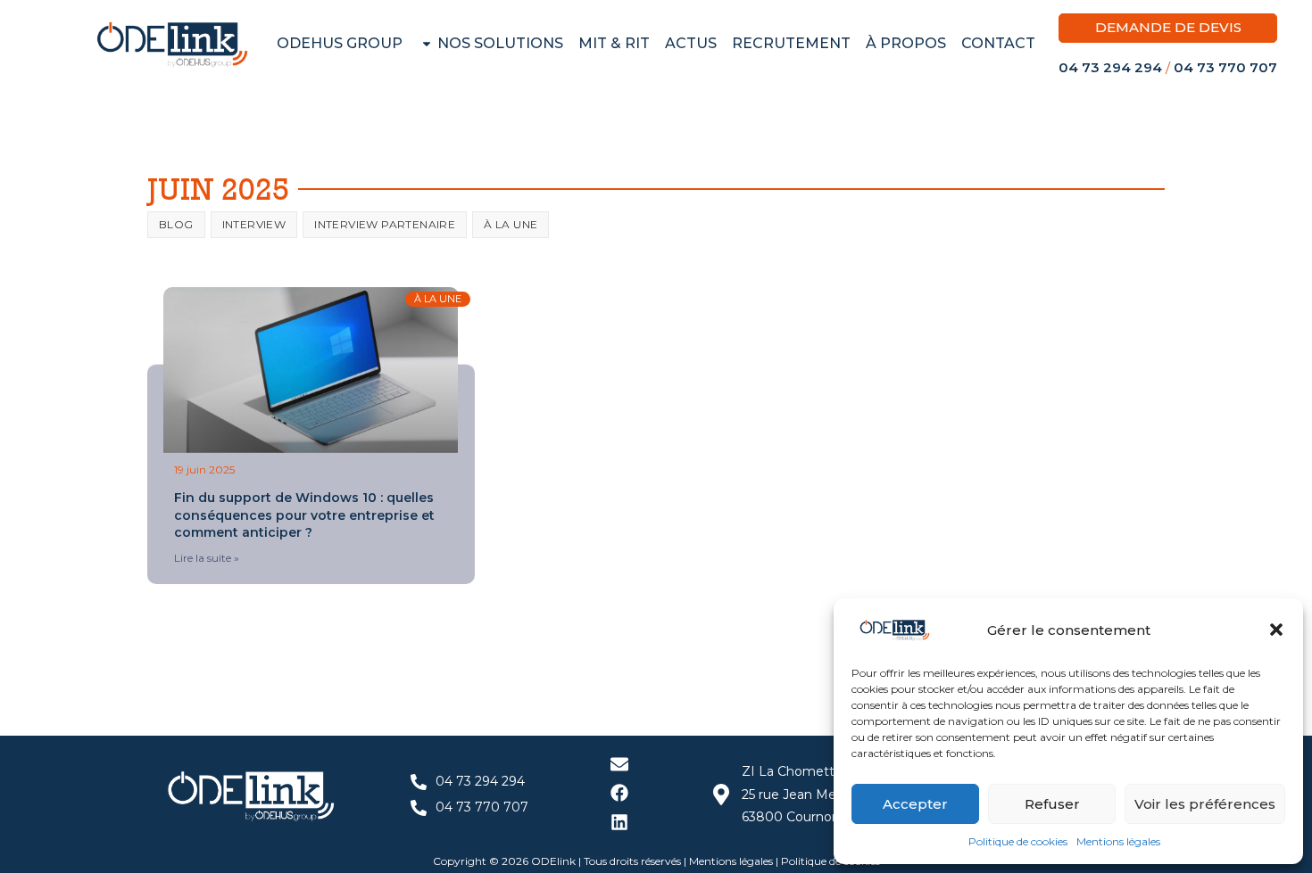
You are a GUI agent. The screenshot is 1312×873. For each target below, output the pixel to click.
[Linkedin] (619, 822)
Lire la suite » (206, 557)
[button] (1276, 629)
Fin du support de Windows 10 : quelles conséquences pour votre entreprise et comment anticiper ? (304, 515)
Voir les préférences (1204, 803)
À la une (510, 224)
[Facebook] (619, 792)
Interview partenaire (384, 224)
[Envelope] (619, 764)
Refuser (1052, 803)
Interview (254, 224)
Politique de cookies (1017, 841)
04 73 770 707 (1225, 67)
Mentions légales (1118, 841)
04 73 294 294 (1110, 67)
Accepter (915, 803)
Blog (176, 224)
